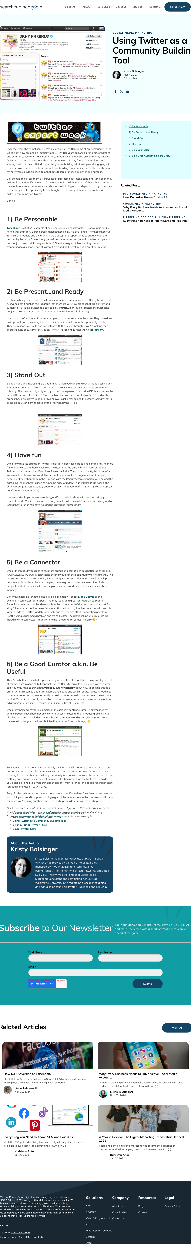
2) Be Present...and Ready (143, 132)
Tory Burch (13, 227)
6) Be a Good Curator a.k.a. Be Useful (150, 155)
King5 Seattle (86, 596)
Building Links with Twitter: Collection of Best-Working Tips (48, 812)
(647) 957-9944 (34, 1236)
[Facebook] (115, 91)
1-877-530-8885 (20, 1232)
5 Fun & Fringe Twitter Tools (30, 824)
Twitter (72, 887)
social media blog (95, 883)
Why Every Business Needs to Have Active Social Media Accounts (155, 209)
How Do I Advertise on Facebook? (145, 197)
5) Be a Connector (139, 149)
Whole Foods (15, 713)
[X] (121, 91)
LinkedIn (101, 887)
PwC (88, 858)
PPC (126, 193)
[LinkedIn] (127, 91)
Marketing (131, 217)
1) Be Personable (138, 126)
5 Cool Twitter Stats (25, 828)
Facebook (84, 887)
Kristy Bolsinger (34, 849)
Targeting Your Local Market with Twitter (38, 816)
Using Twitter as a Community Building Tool (39, 820)
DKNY (63, 387)
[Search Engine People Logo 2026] (21, 4)
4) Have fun (135, 144)
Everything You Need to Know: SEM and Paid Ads (155, 220)
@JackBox (79, 501)
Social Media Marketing (133, 32)
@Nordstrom (95, 329)
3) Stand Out (136, 138)
